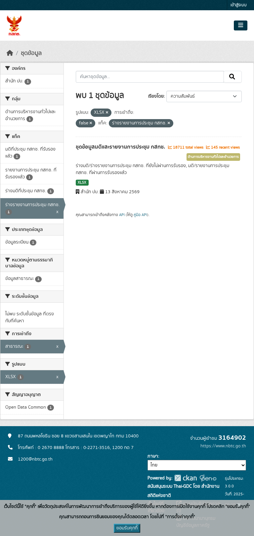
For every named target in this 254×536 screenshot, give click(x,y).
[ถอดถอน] (107, 112)
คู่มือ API (140, 215)
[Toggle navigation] (240, 25)
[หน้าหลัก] (10, 53)
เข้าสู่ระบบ (239, 5)
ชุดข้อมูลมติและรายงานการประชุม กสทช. (121, 147)
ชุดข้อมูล (31, 53)
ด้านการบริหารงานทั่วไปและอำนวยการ (213, 157)
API (122, 215)
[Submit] (233, 77)
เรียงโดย (156, 96)
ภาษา (153, 456)
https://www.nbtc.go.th (223, 446)
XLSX (82, 182)
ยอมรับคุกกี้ (127, 528)
